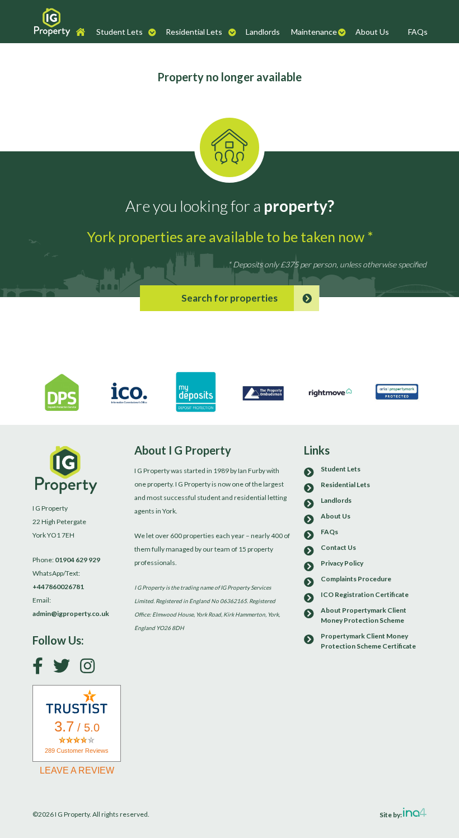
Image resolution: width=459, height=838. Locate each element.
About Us (372, 31)
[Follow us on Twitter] (65, 668)
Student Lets (119, 31)
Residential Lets (194, 31)
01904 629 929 (77, 559)
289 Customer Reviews (77, 750)
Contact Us (338, 547)
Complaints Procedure (356, 579)
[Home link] (52, 22)
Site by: (391, 814)
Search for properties (229, 298)
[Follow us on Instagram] (91, 668)
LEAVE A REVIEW (77, 770)
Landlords (263, 31)
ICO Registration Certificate (365, 594)
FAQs (418, 31)
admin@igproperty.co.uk (70, 613)
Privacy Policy (342, 563)
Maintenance (314, 31)
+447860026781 (58, 586)
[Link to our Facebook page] (41, 668)
